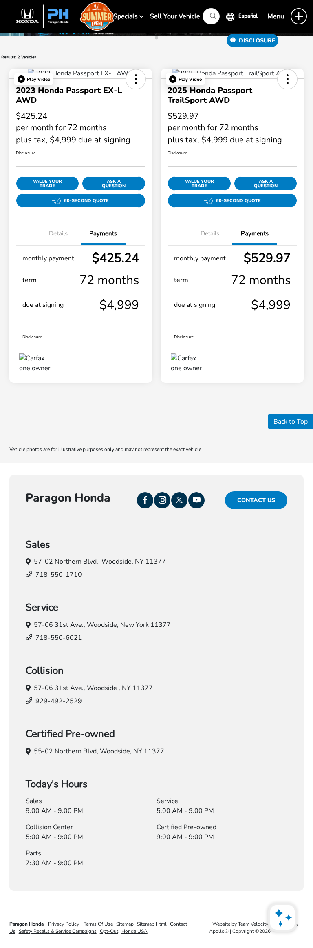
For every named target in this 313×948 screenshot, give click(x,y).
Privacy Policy (63, 924)
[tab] (156, 38)
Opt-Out (109, 931)
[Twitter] (179, 500)
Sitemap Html (152, 924)
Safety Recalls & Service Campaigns (58, 931)
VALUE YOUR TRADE (47, 183)
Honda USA (134, 931)
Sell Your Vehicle (175, 16)
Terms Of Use (97, 924)
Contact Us (256, 500)
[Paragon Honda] (61, 15)
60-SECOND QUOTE (86, 201)
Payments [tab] (103, 233)
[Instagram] (162, 500)
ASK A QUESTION (114, 183)
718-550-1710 (58, 574)
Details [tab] (58, 233)
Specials (126, 16)
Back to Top (290, 421)
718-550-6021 (58, 637)
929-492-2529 (58, 701)
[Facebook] (145, 500)
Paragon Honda (27, 924)
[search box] (211, 16)
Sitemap (125, 924)
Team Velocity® (255, 924)
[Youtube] (196, 500)
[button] (33, 79)
